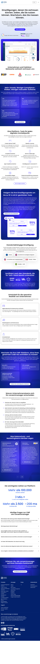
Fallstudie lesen (7, 469)
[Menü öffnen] (38, 2)
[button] (22, 476)
